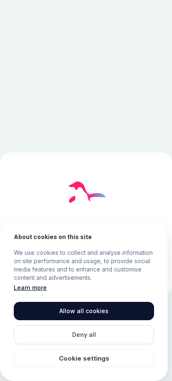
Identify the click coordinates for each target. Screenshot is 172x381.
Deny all (84, 334)
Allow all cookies (84, 310)
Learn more (30, 287)
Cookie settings (84, 358)
